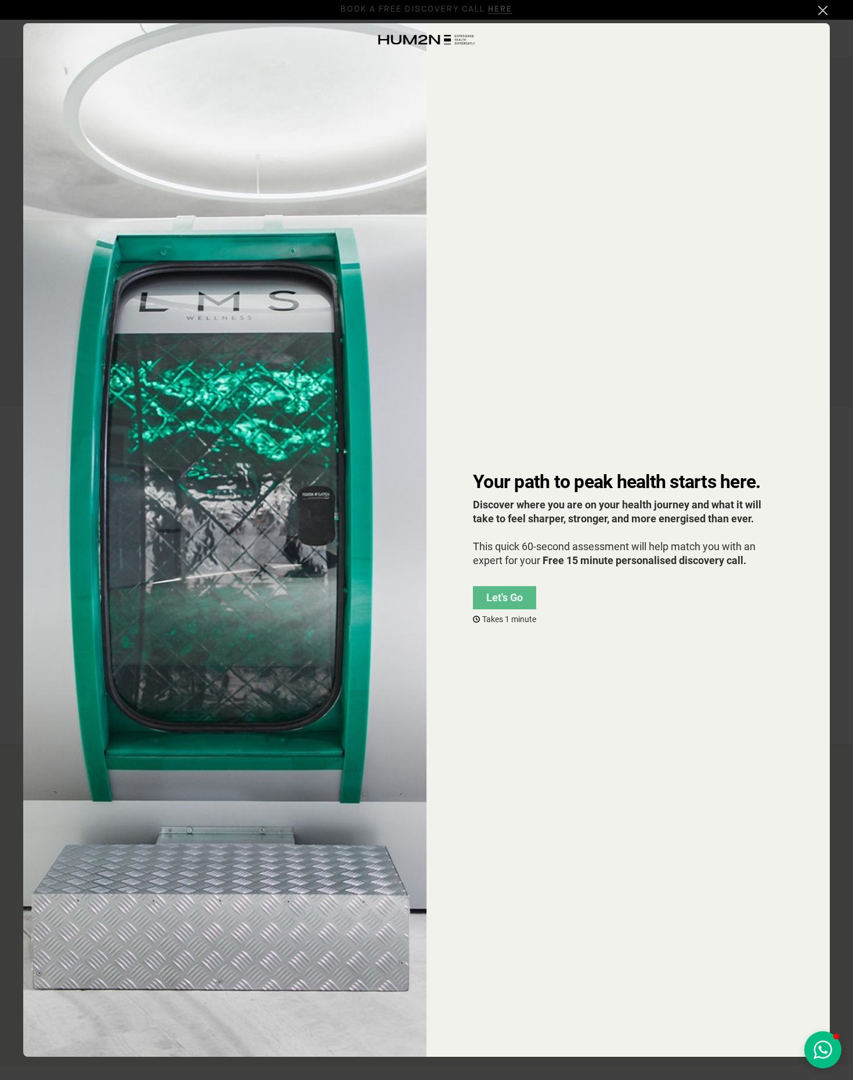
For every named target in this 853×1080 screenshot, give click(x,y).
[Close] (823, 10)
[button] (822, 1049)
